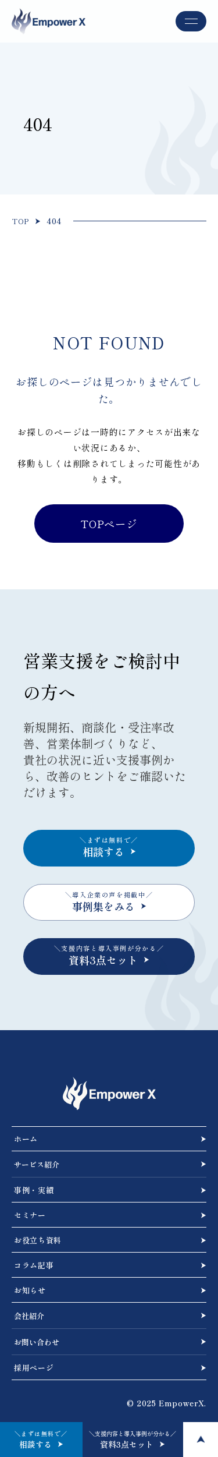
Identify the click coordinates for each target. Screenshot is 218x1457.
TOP (20, 221)
